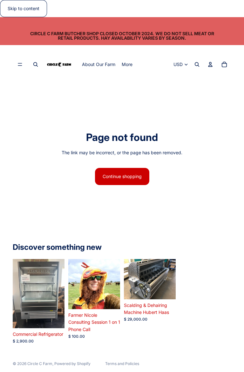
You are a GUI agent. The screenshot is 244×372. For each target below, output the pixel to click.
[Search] (36, 65)
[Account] (210, 65)
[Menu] (20, 64)
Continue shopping (122, 176)
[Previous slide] (75, 284)
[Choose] (110, 299)
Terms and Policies (122, 363)
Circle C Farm (39, 363)
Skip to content (23, 8)
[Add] (54, 318)
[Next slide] (113, 284)
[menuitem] (127, 64)
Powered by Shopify (72, 363)
